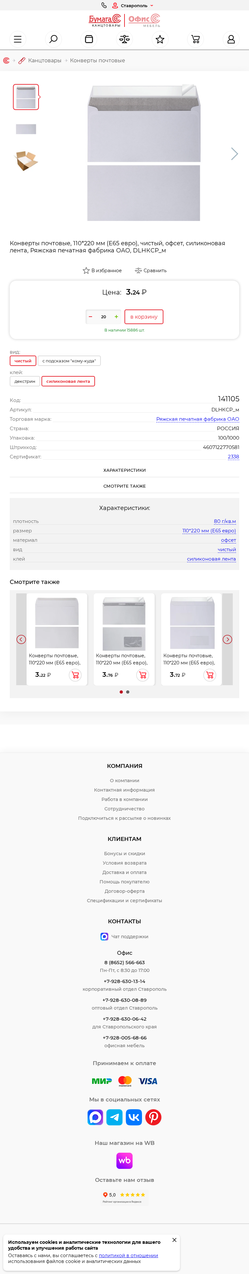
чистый (227, 549)
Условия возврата (125, 863)
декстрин (25, 381)
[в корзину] (75, 675)
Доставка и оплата (124, 872)
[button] (121, 692)
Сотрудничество (124, 809)
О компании (124, 780)
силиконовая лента (211, 559)
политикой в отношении (128, 1255)
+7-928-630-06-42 (125, 1019)
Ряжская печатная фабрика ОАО (197, 419)
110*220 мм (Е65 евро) (209, 531)
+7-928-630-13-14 (124, 981)
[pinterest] (153, 1118)
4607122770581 (221, 447)
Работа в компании (124, 799)
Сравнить (155, 270)
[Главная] (6, 60)
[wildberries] (124, 1161)
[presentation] (21, 639)
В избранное (106, 270)
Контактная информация (124, 790)
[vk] (95, 1118)
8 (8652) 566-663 (124, 962)
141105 (228, 398)
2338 (233, 457)
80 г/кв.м (225, 521)
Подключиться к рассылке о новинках (124, 818)
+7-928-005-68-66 (125, 1038)
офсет (228, 540)
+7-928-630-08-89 (124, 1000)
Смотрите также (124, 486)
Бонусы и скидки (124, 853)
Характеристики (124, 470)
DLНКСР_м (225, 409)
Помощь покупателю (124, 882)
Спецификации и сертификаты (124, 901)
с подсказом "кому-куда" (69, 360)
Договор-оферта (125, 891)
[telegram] (114, 1118)
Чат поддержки (130, 937)
